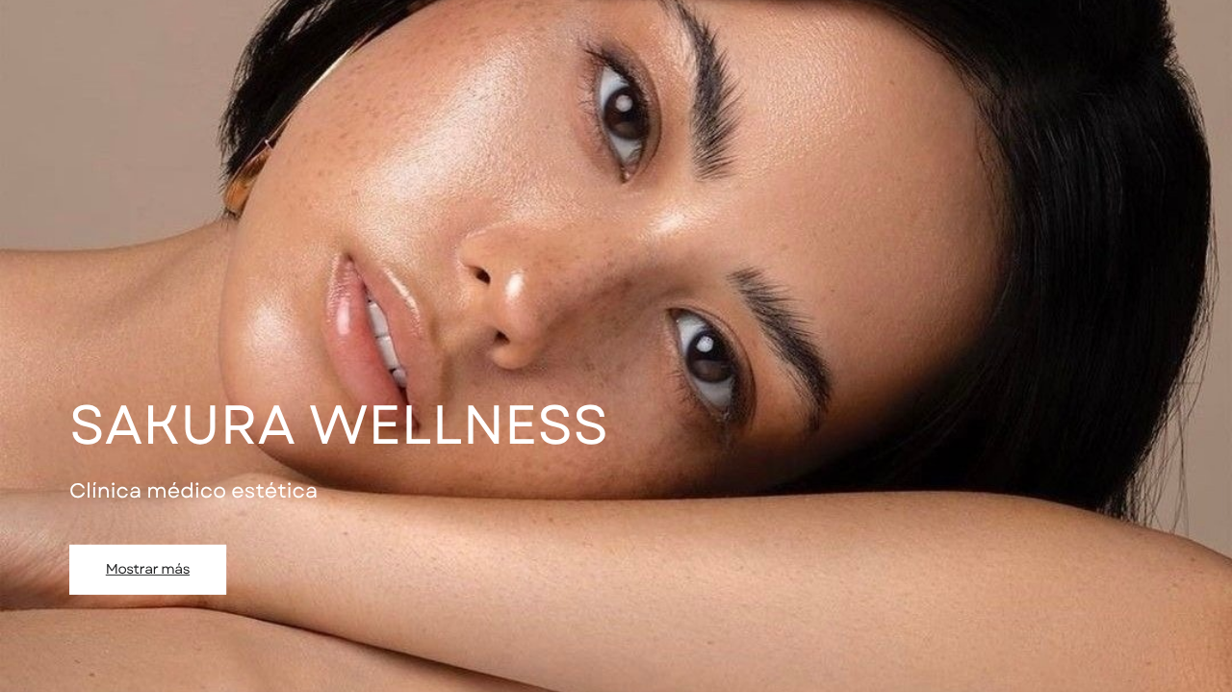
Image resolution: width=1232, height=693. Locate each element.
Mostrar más (148, 569)
